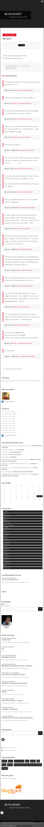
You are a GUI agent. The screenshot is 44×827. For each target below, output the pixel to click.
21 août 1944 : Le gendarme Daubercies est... (14, 459)
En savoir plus (12, 825)
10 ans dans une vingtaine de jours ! (13, 674)
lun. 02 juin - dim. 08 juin (8, 423)
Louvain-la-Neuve (19, 761)
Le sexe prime (8, 29)
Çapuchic (4, 454)
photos (4, 765)
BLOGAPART (13, 14)
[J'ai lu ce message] (42, 822)
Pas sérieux (7, 544)
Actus (5, 514)
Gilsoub (3, 579)
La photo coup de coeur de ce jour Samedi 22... (15, 445)
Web (5, 565)
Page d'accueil (18, 29)
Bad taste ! (7, 517)
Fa (11, 137)
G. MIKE (13, 150)
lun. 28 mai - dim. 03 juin (8, 432)
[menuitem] (8, 30)
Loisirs (5, 535)
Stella (12, 192)
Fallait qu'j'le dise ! (9, 525)
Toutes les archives (10, 435)
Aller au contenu (6, 1)
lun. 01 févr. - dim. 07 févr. (8, 418)
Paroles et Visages (15, 454)
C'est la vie (6, 522)
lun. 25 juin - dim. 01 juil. (8, 430)
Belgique (4, 761)
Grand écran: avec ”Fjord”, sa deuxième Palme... (15, 467)
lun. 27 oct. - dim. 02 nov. (8, 421)
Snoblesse (6, 557)
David (12, 90)
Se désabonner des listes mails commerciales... (17, 718)
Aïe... (3, 648)
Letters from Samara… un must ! (12, 700)
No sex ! (7, 38)
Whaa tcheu (7, 568)
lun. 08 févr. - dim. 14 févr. (8, 416)
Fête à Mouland (6, 471)
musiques (4, 768)
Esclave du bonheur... (7, 449)
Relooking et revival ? (8, 657)
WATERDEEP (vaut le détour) (9, 778)
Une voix (4, 452)
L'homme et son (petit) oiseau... (33, 29)
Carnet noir (4, 457)
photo (27, 761)
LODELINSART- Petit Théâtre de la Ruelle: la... (15, 474)
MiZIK (5, 538)
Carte (3, 592)
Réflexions (6, 549)
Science (6, 552)
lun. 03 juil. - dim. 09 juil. (8, 411)
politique (10, 765)
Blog (5, 519)
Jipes (12, 168)
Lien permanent (13, 66)
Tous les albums (9, 401)
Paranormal (7, 541)
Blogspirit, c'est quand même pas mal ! (14, 683)
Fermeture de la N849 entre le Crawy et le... (14, 463)
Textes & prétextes (15, 452)
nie (11, 103)
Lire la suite (4, 382)
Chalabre (14, 457)
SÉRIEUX (6, 554)
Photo (5, 546)
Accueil (6, 511)
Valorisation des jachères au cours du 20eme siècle (27, 765)
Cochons (33, 761)
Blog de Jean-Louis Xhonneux (23, 471)
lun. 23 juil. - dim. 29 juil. (8, 428)
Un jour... (4, 692)
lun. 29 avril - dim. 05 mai (8, 425)
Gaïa (5, 530)
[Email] (2, 739)
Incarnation (20, 449)
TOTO (5, 560)
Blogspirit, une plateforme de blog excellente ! (17, 666)
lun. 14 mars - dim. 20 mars (9, 414)
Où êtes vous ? (14, 579)
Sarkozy (10, 761)
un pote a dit (7, 562)
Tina (11, 228)
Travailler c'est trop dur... (9, 709)
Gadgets (6, 527)
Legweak (13, 207)
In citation (6, 533)
